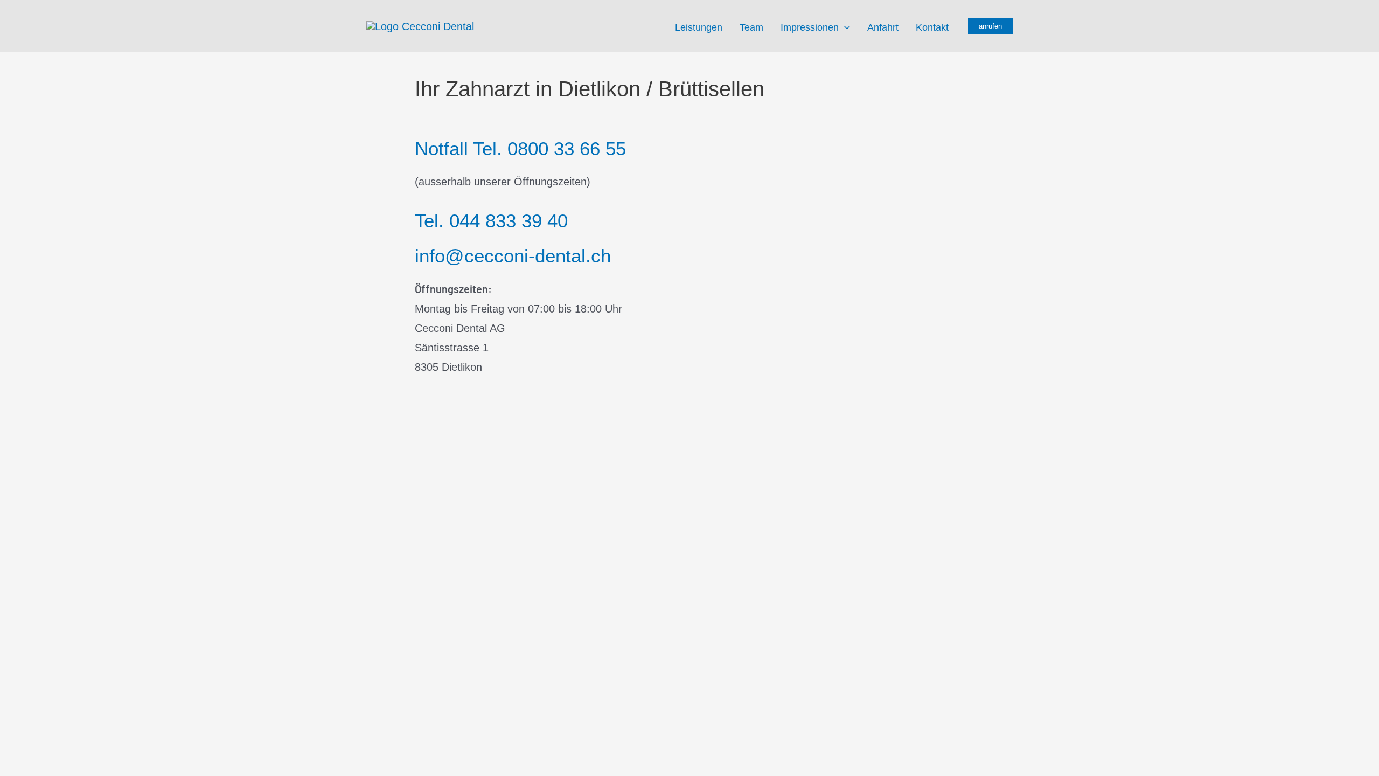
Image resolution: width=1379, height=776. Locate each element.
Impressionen (810, 27)
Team (751, 27)
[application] (844, 27)
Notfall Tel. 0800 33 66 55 (520, 148)
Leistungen (698, 27)
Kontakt (932, 27)
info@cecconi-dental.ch (513, 255)
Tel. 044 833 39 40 (491, 220)
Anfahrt (883, 27)
